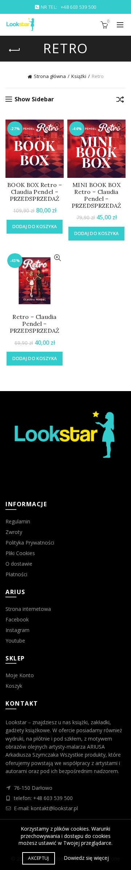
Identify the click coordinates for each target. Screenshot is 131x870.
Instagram (17, 630)
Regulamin (17, 521)
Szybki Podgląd (57, 126)
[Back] (14, 50)
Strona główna (50, 76)
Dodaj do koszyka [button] (34, 226)
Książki (78, 76)
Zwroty (13, 531)
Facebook (17, 619)
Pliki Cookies (20, 553)
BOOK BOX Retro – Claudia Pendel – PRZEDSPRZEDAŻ (34, 192)
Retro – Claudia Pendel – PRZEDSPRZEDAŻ (35, 323)
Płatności (16, 574)
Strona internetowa (28, 608)
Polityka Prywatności (29, 542)
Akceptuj (38, 858)
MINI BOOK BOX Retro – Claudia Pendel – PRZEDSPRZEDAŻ (97, 196)
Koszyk (13, 685)
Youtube (15, 640)
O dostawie (18, 563)
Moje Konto (19, 675)
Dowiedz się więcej (86, 857)
